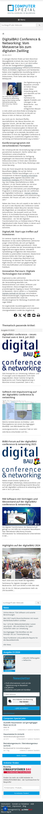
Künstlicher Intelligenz (11, 180)
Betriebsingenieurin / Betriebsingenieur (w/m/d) (20, 744)
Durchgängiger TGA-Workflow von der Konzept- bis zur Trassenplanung (17, 633)
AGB (32, 804)
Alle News (7, 644)
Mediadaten (5, 804)
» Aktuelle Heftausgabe (31, 658)
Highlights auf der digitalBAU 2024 (21, 545)
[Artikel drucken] (38, 315)
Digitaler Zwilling (31, 193)
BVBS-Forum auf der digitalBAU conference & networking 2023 (19, 443)
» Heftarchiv (26, 660)
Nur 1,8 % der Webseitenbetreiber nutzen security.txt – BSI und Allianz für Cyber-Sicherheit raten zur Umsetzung (19, 626)
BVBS (15, 171)
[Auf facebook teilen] (15, 316)
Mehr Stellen (21, 755)
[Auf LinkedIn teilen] (29, 316)
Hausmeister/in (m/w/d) (13, 734)
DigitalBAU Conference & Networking (17, 66)
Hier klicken (23, 702)
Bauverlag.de (6, 812)
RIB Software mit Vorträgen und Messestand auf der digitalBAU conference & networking (20, 501)
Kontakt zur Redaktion (20, 804)
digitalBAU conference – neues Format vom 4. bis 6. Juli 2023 (19, 336)
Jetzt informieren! (8, 713)
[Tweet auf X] (20, 316)
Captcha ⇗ (30, 704)
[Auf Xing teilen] (24, 316)
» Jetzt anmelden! (21, 708)
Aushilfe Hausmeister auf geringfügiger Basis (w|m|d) (20, 723)
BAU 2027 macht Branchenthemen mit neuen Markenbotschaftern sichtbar (20, 619)
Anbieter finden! (22, 793)
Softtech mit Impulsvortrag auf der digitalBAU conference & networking (19, 394)
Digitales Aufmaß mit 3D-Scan (13, 293)
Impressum (16, 806)
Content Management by (11, 809)
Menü (22, 19)
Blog (24, 806)
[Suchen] (39, 25)
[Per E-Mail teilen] (34, 315)
